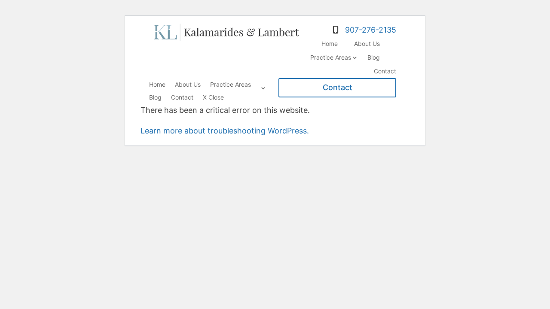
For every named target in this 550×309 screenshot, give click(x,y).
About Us (367, 43)
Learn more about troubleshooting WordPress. (225, 130)
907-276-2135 (370, 29)
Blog (373, 57)
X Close (213, 97)
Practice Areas (330, 57)
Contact (385, 71)
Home (329, 43)
